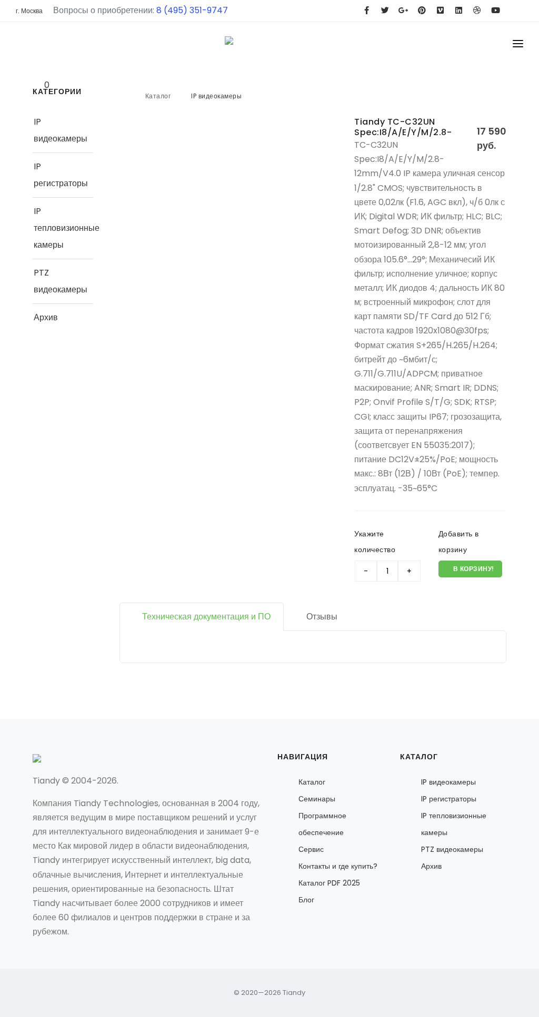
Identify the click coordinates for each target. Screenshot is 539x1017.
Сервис (311, 849)
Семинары (316, 799)
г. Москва (29, 10)
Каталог (158, 95)
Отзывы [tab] (321, 617)
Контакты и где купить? (337, 866)
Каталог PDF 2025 (329, 883)
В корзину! (472, 568)
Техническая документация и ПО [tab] (206, 617)
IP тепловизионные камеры (66, 228)
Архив (46, 317)
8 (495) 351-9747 (192, 10)
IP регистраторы (448, 799)
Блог (306, 899)
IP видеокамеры (216, 95)
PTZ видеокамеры (452, 849)
